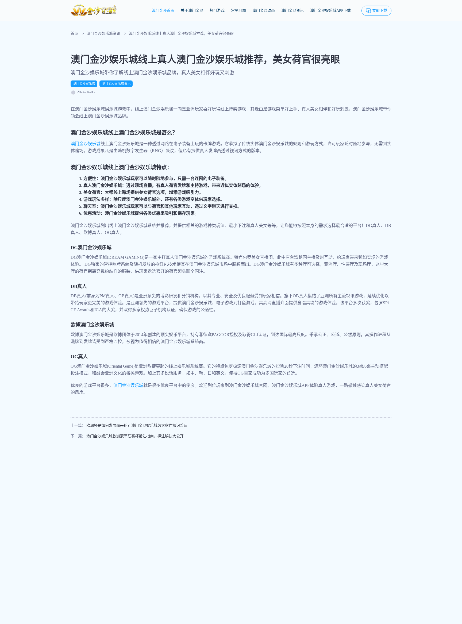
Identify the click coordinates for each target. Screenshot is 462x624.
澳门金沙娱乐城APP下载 (330, 11)
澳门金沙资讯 (292, 11)
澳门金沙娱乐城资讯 (103, 34)
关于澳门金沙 (192, 11)
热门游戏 (217, 11)
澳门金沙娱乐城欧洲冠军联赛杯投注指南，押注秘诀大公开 (135, 436)
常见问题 (238, 11)
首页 (74, 34)
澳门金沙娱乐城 (84, 84)
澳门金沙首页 (163, 11)
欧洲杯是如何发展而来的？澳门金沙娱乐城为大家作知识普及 (136, 425)
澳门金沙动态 (263, 11)
